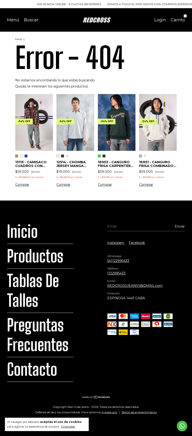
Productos (35, 256)
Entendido (68, 426)
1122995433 (116, 273)
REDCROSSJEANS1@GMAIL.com (135, 286)
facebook (137, 243)
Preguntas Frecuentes (37, 335)
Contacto (32, 369)
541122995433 (118, 261)
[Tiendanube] (96, 397)
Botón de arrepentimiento (139, 412)
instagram (116, 243)
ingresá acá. (110, 412)
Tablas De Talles (33, 290)
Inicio (18, 39)
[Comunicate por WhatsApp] (182, 426)
